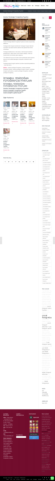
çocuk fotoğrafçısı (46, 271)
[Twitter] (47, 1)
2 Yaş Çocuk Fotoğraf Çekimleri (46, 229)
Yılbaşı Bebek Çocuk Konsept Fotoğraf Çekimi (46, 108)
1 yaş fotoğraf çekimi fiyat (46, 173)
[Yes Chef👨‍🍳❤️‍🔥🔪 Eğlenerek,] (34, 421)
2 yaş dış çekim (45, 204)
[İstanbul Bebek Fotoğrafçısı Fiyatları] (1, 240)
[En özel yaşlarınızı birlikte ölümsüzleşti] (37, 421)
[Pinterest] (49, 1)
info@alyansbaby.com (21, 0)
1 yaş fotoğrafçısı (45, 191)
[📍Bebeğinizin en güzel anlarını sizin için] (34, 425)
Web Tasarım (17, 477)
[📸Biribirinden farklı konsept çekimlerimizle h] (37, 425)
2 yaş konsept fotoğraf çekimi (46, 225)
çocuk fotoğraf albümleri (45, 268)
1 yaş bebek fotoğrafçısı (47, 162)
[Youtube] (51, 1)
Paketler (44, 101)
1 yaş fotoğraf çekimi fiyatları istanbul (46, 181)
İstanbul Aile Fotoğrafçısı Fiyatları (15, 116)
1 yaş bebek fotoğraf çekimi (46, 156)
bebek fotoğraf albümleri (45, 237)
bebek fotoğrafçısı (46, 240)
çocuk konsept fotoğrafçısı (45, 280)
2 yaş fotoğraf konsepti (47, 206)
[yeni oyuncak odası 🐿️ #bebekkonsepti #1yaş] (37, 431)
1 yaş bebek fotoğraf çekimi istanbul (46, 159)
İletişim (43, 96)
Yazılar (44, 392)
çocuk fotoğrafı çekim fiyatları (46, 274)
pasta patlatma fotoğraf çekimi (45, 264)
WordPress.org (45, 395)
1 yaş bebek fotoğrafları (47, 152)
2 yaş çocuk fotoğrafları (47, 232)
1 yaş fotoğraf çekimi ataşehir (46, 169)
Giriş (43, 390)
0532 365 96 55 (8, 0)
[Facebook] (43, 1)
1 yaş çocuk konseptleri (47, 200)
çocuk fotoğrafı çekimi (46, 277)
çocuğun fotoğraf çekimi (47, 283)
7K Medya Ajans (22, 477)
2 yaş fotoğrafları (45, 208)
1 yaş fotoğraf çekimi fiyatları (46, 177)
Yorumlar (45, 394)
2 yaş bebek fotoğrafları (47, 202)
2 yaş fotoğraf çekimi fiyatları (46, 217)
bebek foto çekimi (46, 234)
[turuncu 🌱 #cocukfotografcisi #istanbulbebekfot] (34, 428)
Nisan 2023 (44, 403)
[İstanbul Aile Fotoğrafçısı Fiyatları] (54, 240)
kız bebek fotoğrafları (46, 257)
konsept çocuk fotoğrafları (45, 255)
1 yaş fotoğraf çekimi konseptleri (46, 188)
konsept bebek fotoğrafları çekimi (46, 247)
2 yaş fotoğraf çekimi (46, 214)
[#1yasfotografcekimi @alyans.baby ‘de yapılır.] (31, 421)
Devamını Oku (6, 124)
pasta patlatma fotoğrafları (45, 260)
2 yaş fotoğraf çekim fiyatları (46, 211)
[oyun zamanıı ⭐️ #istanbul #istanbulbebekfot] (34, 431)
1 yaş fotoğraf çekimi (46, 166)
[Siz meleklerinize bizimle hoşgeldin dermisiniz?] (31, 425)
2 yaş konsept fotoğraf (46, 222)
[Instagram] (45, 1)
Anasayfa (29, 0)
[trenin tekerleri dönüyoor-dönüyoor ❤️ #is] (37, 428)
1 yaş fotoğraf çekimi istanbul (46, 185)
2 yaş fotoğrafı (45, 220)
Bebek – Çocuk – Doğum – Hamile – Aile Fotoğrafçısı (46, 118)
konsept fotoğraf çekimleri (45, 251)
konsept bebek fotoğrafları (45, 243)
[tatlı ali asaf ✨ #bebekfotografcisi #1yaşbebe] (31, 431)
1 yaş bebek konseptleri (47, 164)
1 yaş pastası (45, 193)
